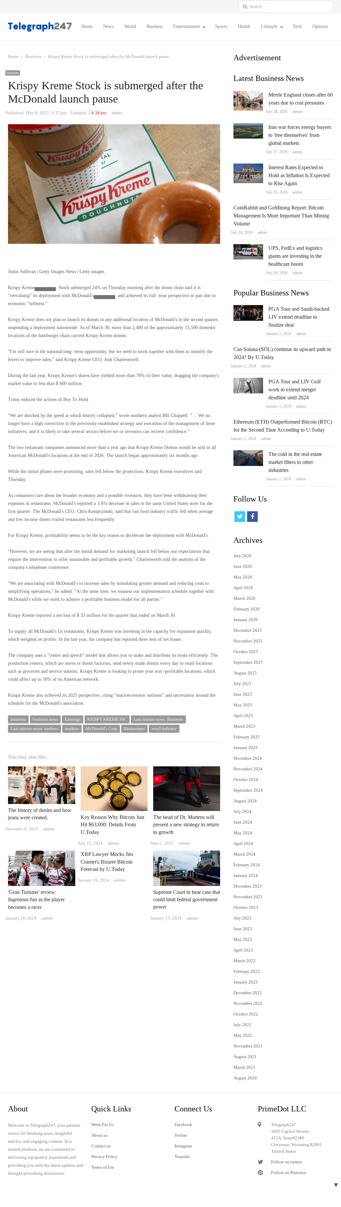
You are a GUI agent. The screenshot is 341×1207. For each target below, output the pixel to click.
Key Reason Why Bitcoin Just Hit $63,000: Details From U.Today (112, 824)
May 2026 (242, 577)
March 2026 (244, 598)
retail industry (164, 728)
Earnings (73, 719)
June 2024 (242, 822)
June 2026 (242, 566)
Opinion (320, 26)
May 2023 (242, 939)
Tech (297, 26)
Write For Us (102, 1124)
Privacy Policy (104, 1156)
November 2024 (247, 768)
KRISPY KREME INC (107, 719)
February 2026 (246, 608)
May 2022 (242, 1035)
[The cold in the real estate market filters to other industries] (248, 454)
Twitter (180, 1135)
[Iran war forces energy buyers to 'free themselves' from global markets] (248, 127)
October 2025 (245, 651)
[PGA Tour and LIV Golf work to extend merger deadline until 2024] (248, 381)
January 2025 (245, 747)
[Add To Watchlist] (45, 289)
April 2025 (243, 715)
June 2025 (242, 694)
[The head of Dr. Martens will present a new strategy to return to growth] (186, 770)
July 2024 (242, 811)
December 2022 (247, 992)
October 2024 (245, 779)
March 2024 (244, 854)
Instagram (183, 1145)
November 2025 (247, 640)
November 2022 (247, 1003)
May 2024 (242, 832)
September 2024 (248, 790)
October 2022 (245, 1013)
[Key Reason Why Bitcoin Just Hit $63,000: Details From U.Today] (114, 770)
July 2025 (242, 683)
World (130, 26)
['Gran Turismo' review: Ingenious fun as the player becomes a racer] (41, 854)
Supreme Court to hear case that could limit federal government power (186, 899)
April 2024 (243, 843)
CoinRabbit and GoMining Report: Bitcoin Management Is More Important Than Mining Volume (281, 215)
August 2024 (245, 800)
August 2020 (245, 1077)
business (18, 719)
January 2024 (245, 875)
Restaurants (134, 728)
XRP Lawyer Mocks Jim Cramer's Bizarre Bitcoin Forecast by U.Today (107, 861)
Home (87, 26)
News (108, 26)
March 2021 (244, 1067)
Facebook (183, 1124)
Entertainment (186, 26)
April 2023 (243, 950)
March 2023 (244, 960)
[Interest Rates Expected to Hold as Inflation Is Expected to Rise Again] (248, 167)
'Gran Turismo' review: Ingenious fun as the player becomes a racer (36, 899)
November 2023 (247, 896)
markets (72, 728)
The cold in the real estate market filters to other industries (295, 462)
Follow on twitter (286, 1161)
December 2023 (247, 886)
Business (155, 26)
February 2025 (246, 736)
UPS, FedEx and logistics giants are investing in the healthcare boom (295, 256)
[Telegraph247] (40, 27)
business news (45, 719)
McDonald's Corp (101, 728)
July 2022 (242, 1024)
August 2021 (245, 1056)
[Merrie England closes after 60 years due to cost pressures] (248, 94)
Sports (221, 26)
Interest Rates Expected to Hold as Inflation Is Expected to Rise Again (299, 175)
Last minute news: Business (158, 719)
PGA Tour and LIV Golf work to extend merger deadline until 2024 (294, 389)
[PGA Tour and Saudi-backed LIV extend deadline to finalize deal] (248, 308)
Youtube (182, 1156)
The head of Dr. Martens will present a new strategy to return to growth (186, 824)
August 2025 (245, 672)
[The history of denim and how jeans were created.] (41, 770)
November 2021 (247, 1045)
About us (99, 1135)
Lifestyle (269, 26)
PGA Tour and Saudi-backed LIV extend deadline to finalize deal (298, 317)
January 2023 (245, 982)
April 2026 (243, 587)
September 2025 (248, 662)
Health (244, 26)
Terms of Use (102, 1167)
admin (297, 111)
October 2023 (245, 907)
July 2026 (242, 555)
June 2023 (242, 928)
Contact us (101, 1145)
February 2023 (246, 971)
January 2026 (245, 619)
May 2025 (242, 704)
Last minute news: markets (34, 728)
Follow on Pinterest (288, 1172)
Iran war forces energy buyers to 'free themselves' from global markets (299, 135)
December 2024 (247, 758)
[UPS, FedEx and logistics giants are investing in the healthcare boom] (248, 247)
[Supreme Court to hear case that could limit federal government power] (186, 854)
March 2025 (244, 726)
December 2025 (247, 630)
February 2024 (246, 864)
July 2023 (242, 918)
